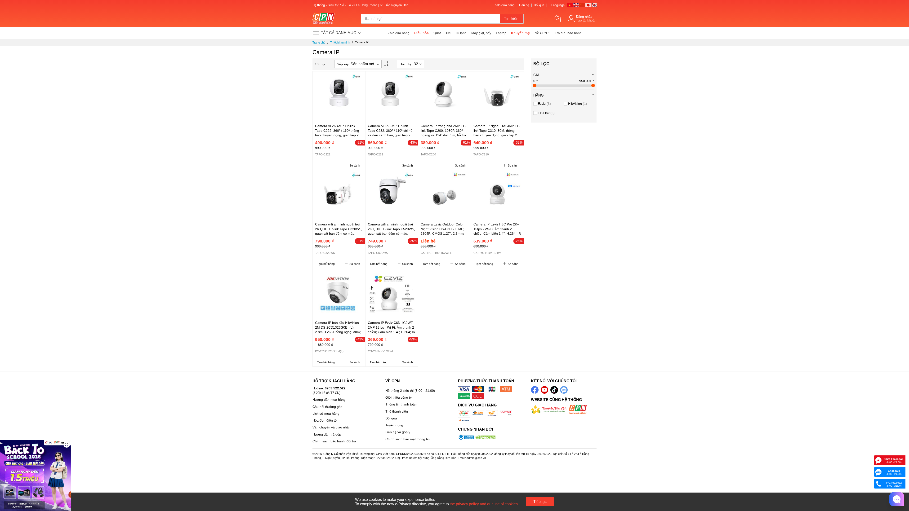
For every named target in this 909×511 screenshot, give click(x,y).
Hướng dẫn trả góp (326, 434)
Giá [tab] (536, 75)
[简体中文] (582, 5)
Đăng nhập (584, 16)
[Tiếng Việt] (570, 5)
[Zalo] (878, 472)
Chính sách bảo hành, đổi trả (334, 441)
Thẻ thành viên (396, 411)
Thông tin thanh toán (401, 404)
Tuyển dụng (394, 425)
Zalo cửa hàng (504, 5)
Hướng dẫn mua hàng (329, 399)
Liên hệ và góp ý (397, 432)
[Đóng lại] (66, 444)
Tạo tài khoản (586, 20)
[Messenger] (878, 460)
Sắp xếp (343, 64)
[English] (576, 5)
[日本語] (588, 5)
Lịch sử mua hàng (325, 413)
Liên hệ (524, 5)
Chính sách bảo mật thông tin (407, 439)
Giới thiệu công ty (398, 397)
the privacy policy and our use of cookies (484, 504)
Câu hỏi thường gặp (327, 407)
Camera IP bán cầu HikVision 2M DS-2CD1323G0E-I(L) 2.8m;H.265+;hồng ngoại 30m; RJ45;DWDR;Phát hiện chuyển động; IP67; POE (338, 332)
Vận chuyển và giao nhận (331, 427)
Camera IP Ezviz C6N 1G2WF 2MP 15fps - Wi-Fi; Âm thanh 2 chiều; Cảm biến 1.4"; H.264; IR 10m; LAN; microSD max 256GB (391, 332)
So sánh (354, 165)
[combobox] (430, 19)
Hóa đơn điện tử (324, 420)
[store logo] (323, 19)
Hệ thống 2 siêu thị (399, 390)
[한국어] (595, 5)
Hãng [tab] (538, 95)
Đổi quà (539, 5)
